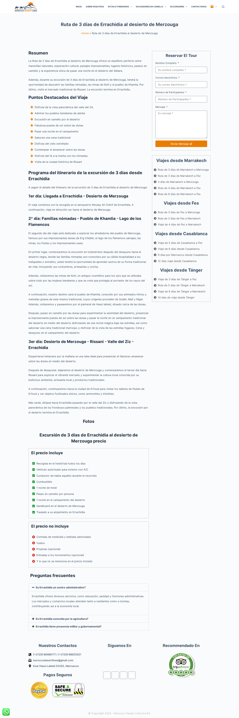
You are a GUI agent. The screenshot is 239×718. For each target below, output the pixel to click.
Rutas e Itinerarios (118, 6)
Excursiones (177, 6)
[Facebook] (107, 675)
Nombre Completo (166, 63)
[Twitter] (132, 675)
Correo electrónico (166, 77)
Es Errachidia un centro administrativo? (61, 587)
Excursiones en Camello (149, 6)
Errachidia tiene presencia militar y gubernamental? (68, 626)
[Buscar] (223, 7)
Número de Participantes (170, 92)
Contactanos (198, 6)
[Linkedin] (123, 675)
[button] (89, 587)
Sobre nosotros (95, 6)
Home (85, 33)
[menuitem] (213, 6)
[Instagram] (115, 675)
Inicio (79, 6)
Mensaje (160, 106)
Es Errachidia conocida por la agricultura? (62, 618)
